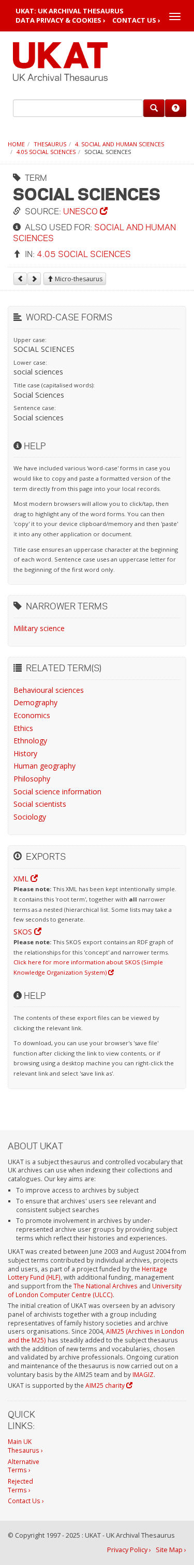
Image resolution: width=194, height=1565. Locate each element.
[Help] (175, 108)
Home (16, 144)
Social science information (57, 791)
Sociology (29, 817)
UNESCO (81, 211)
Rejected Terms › (20, 1485)
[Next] (34, 279)
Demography (35, 702)
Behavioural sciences (48, 690)
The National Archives (105, 1286)
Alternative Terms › (23, 1465)
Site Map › (171, 1549)
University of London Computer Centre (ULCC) (95, 1290)
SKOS (23, 932)
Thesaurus (50, 144)
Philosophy (31, 779)
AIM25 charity (105, 1385)
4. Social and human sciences (119, 144)
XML (22, 878)
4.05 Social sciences (46, 152)
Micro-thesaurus (77, 279)
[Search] (154, 108)
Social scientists (39, 804)
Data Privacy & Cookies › (61, 20)
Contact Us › (136, 20)
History (25, 753)
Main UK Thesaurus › (25, 1445)
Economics (31, 715)
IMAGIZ (143, 1374)
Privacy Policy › (129, 1549)
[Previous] (20, 279)
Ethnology (30, 740)
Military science (39, 628)
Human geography (44, 766)
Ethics (23, 728)
